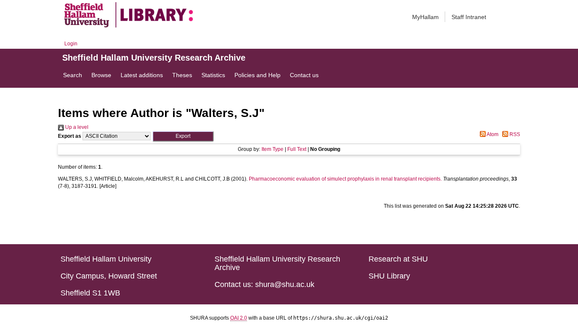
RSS (514, 134)
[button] (183, 136)
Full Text (296, 149)
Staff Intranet (468, 17)
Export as (69, 136)
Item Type (272, 149)
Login (70, 44)
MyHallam (425, 17)
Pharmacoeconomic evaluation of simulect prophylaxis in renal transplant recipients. (345, 179)
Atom (492, 134)
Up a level (76, 127)
